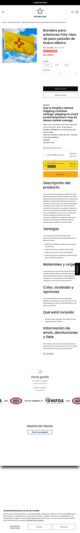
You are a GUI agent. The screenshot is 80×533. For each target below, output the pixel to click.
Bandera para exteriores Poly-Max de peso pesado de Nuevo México (44, 22)
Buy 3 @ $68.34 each (55, 155)
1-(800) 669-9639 (40, 3)
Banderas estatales (14, 22)
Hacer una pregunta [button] (40, 432)
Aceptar (39, 527)
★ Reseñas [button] (77, 269)
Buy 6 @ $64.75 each (55, 163)
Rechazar (64, 527)
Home (4, 22)
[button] (72, 12)
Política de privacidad (35, 520)
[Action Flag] (40, 12)
